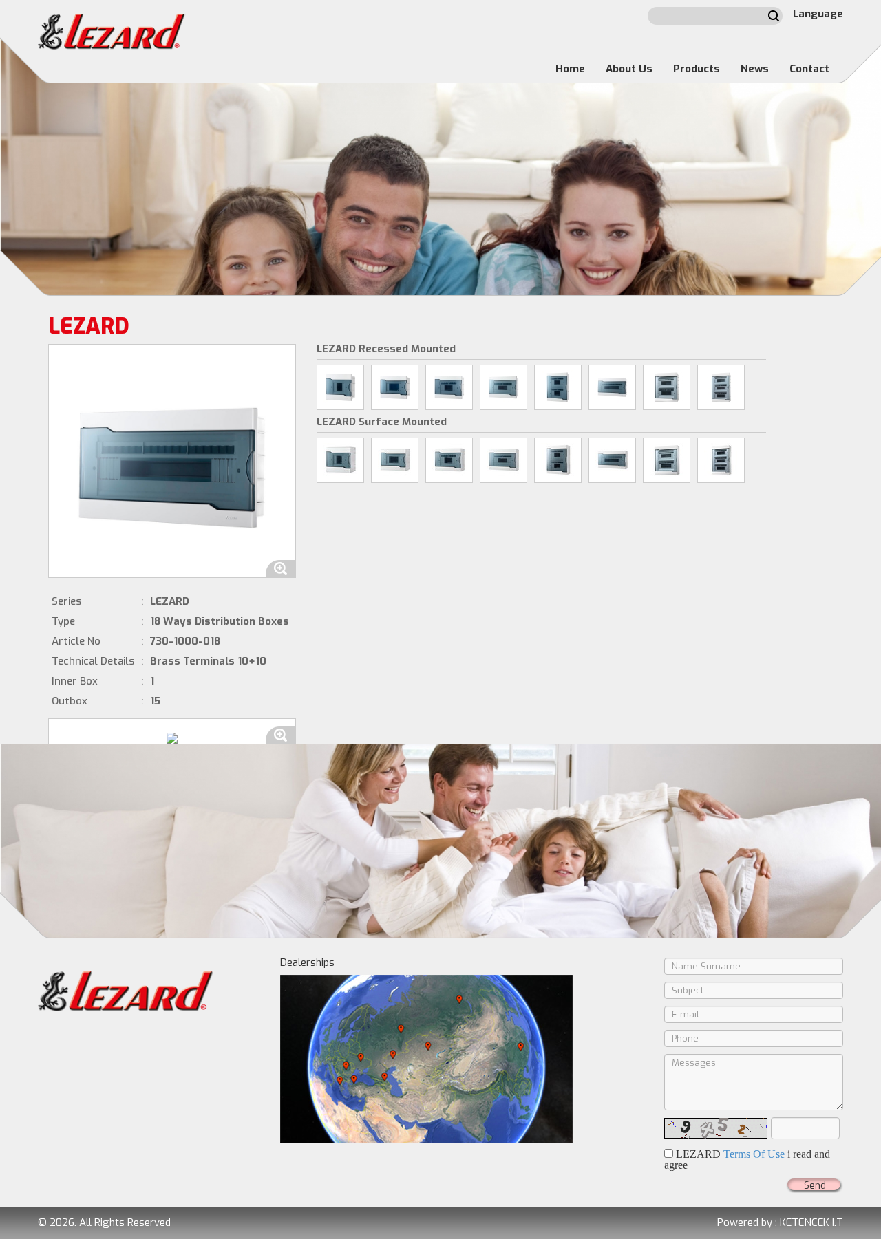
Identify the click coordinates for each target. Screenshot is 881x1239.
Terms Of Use (754, 1154)
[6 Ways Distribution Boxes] (394, 387)
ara (773, 15)
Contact (809, 69)
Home (570, 69)
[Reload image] (715, 1128)
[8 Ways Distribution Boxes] (449, 387)
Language (818, 14)
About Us (629, 69)
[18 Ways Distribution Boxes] (612, 387)
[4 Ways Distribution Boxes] (340, 387)
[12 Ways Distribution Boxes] (503, 387)
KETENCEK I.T (811, 1222)
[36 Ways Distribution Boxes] (721, 387)
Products (696, 69)
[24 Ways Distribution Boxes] (666, 387)
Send (815, 1185)
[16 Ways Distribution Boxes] (558, 387)
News (755, 69)
